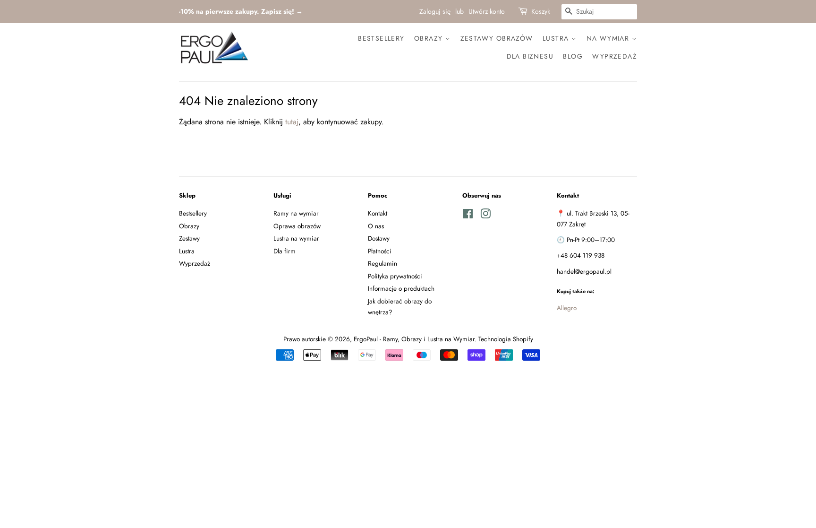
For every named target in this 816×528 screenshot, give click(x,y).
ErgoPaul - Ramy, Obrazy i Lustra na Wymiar (414, 339)
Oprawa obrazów (297, 226)
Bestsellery (381, 38)
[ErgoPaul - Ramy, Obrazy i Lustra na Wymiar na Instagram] (485, 215)
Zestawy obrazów (496, 38)
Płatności (379, 251)
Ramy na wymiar (296, 213)
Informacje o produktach (401, 288)
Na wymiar (609, 38)
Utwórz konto (486, 11)
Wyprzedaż (614, 56)
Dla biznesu (530, 56)
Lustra (557, 38)
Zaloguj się (434, 11)
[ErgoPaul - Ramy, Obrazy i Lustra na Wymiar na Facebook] (467, 215)
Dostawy (379, 238)
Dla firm (284, 251)
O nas (376, 226)
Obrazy (429, 38)
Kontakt (377, 213)
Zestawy (189, 238)
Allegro (567, 307)
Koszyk (540, 11)
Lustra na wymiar (296, 238)
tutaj (291, 121)
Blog (573, 56)
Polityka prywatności (395, 276)
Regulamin (382, 263)
